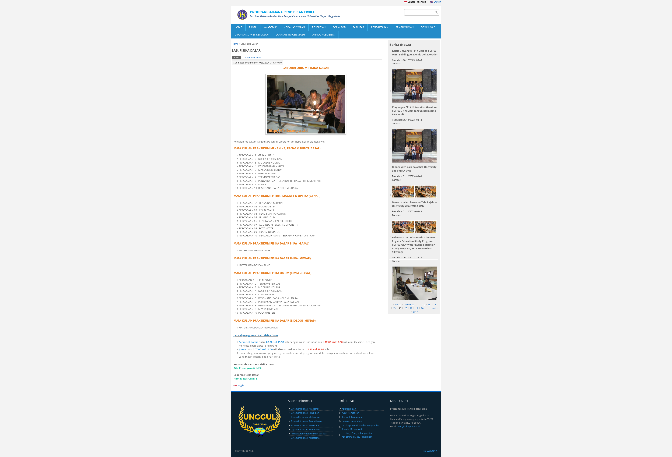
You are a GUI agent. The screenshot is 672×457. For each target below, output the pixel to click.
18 (411, 308)
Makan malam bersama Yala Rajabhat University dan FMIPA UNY (415, 204)
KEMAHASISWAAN (294, 27)
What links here (252, 57)
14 (434, 304)
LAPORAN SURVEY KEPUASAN (251, 34)
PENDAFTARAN (379, 27)
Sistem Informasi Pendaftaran (306, 421)
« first (398, 304)
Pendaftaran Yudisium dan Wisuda (309, 433)
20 (422, 308)
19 (416, 308)
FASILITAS (358, 27)
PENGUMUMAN (405, 27)
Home (235, 43)
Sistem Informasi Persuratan (305, 425)
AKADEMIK (270, 27)
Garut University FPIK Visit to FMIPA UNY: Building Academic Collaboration (415, 52)
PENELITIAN (319, 27)
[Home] (283, 14)
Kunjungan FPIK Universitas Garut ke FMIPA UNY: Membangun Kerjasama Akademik (414, 110)
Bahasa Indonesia (416, 1)
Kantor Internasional (352, 417)
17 (405, 308)
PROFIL (253, 27)
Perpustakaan (348, 408)
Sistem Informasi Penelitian (305, 412)
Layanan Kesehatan (351, 421)
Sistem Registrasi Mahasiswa (305, 417)
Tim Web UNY (430, 450)
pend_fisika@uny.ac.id (408, 426)
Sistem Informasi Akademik (305, 408)
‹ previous (409, 304)
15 (394, 308)
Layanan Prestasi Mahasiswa (305, 429)
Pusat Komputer (350, 412)
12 (423, 304)
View (237, 57)
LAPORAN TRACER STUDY (290, 34)
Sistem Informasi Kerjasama (305, 437)
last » (415, 311)
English (437, 1)
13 (429, 304)
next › (435, 308)
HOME (238, 27)
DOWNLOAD (428, 27)
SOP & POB (339, 27)
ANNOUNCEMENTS (323, 34)
